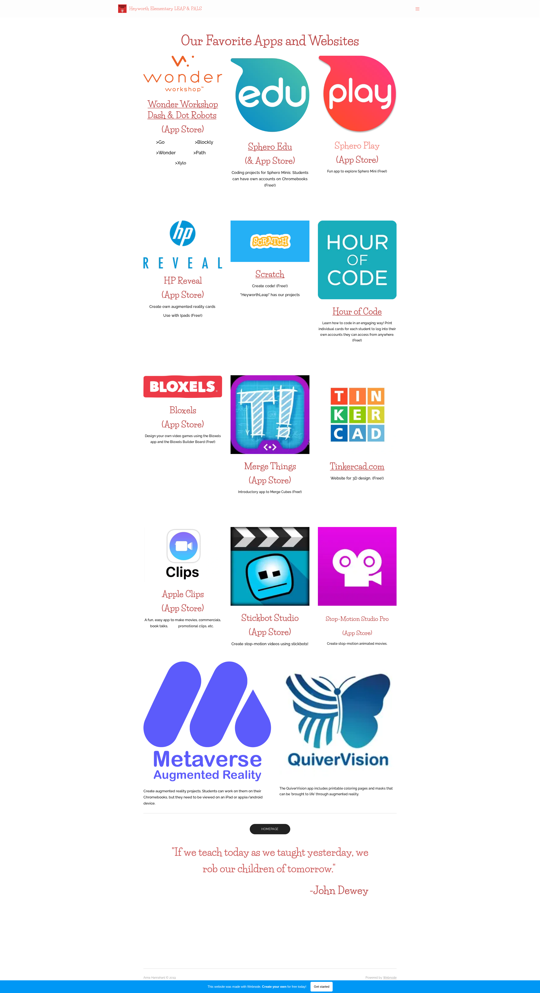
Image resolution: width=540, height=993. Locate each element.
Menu (419, 8)
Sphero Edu (270, 146)
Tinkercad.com (357, 466)
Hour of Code (357, 311)
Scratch (269, 274)
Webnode (390, 977)
